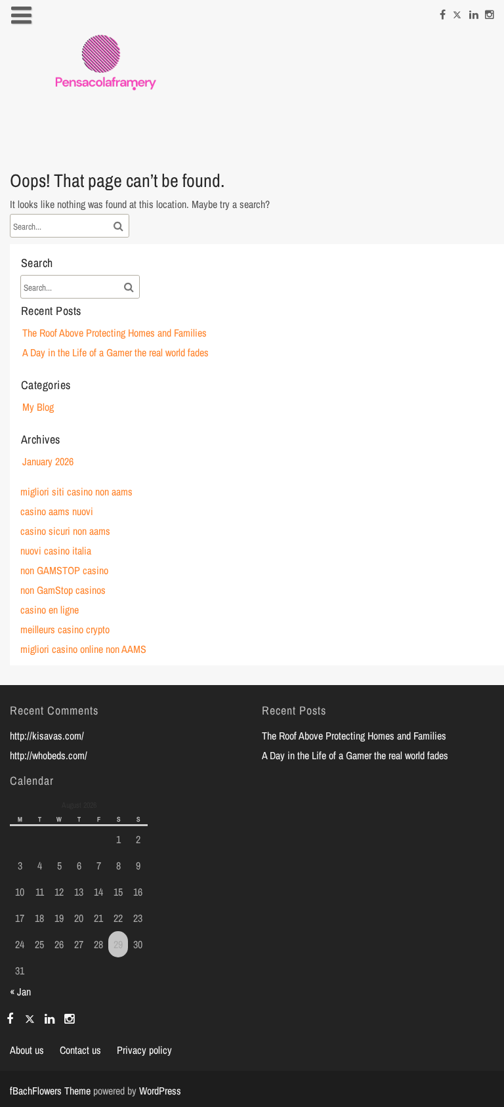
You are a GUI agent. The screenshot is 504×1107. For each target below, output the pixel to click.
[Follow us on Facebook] (443, 12)
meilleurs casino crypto (65, 629)
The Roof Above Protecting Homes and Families (114, 332)
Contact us (80, 1050)
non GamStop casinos (63, 590)
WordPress (160, 1090)
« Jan (20, 991)
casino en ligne (49, 609)
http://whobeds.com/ (48, 755)
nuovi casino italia (55, 550)
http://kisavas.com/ (47, 735)
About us (27, 1050)
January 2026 (48, 461)
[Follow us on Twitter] (457, 12)
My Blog (38, 407)
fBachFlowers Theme (50, 1090)
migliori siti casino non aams (76, 491)
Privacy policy (144, 1050)
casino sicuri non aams (65, 531)
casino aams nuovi (56, 511)
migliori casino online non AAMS (83, 649)
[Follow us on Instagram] (489, 12)
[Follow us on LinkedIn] (473, 12)
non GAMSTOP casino (64, 570)
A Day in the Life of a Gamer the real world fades (115, 352)
